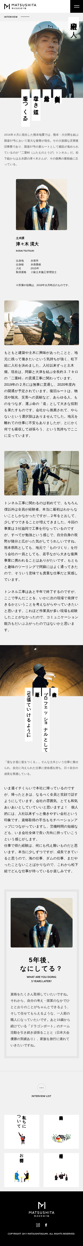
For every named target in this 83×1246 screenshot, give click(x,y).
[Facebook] (46, 1225)
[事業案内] (61, 1132)
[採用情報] (61, 1170)
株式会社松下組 (20, 6)
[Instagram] (38, 1225)
